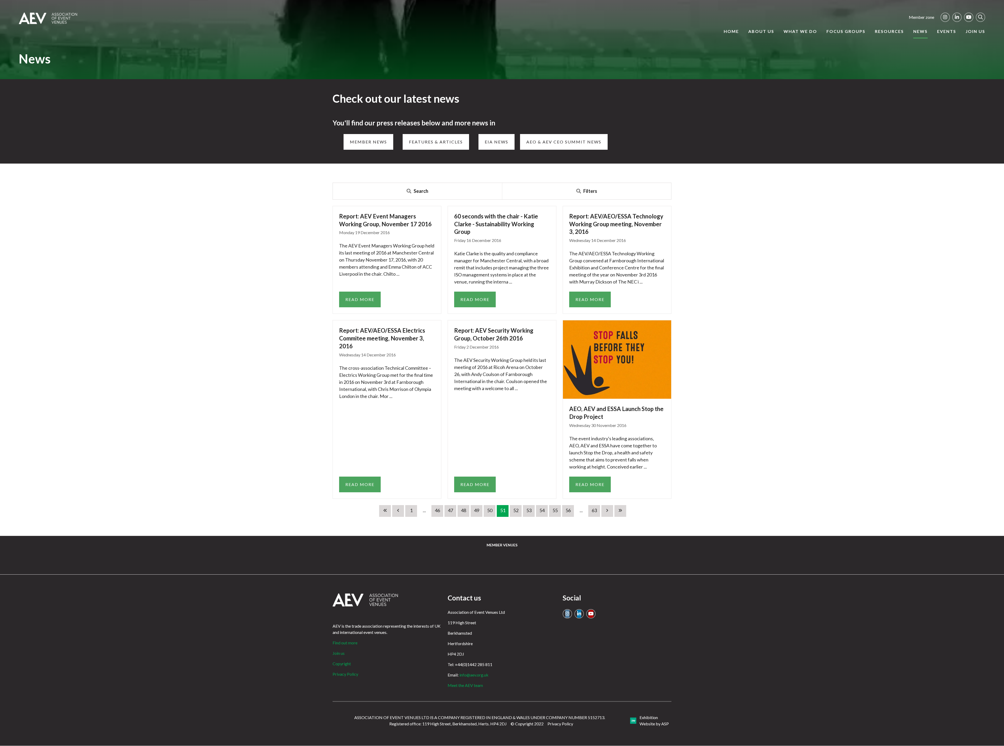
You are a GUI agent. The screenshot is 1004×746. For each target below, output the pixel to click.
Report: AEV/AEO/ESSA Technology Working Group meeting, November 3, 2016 (616, 224)
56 (568, 510)
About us (761, 31)
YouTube (968, 17)
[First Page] (385, 511)
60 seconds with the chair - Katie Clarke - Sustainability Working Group (496, 224)
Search (980, 17)
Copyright (342, 663)
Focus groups (845, 31)
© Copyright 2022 (527, 723)
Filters (590, 191)
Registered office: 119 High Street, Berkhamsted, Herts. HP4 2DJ (448, 723)
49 (476, 510)
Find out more (345, 642)
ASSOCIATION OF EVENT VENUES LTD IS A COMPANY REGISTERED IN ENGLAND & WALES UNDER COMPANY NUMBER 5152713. (479, 717)
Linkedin (957, 17)
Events (946, 31)
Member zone (921, 17)
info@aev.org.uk (473, 674)
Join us (975, 31)
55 (555, 510)
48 (463, 510)
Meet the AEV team (465, 685)
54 (542, 510)
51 (502, 510)
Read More (359, 299)
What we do (800, 31)
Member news (368, 141)
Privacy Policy (345, 674)
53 (529, 510)
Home (731, 31)
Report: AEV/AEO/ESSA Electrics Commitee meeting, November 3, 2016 (382, 338)
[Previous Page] (398, 511)
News (920, 31)
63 (594, 510)
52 (515, 510)
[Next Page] (607, 511)
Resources (889, 31)
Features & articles (436, 141)
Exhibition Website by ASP (654, 720)
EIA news (496, 141)
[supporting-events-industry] (48, 22)
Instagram (945, 17)
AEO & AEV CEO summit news (563, 141)
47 (450, 510)
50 (489, 510)
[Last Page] (620, 511)
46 (437, 510)
